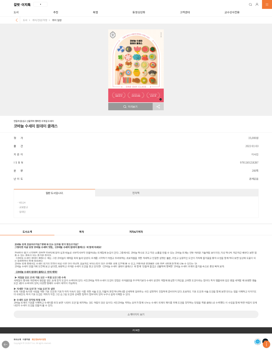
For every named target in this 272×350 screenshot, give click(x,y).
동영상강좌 (138, 12)
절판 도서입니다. (54, 193)
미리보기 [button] (132, 106)
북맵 (95, 12)
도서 (16, 12)
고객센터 (185, 12)
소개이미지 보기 (136, 314)
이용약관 (26, 339)
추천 (55, 12)
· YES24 (21, 202)
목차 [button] (81, 231)
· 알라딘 (22, 211)
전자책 (135, 193)
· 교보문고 (23, 207)
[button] (250, 4)
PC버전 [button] (136, 330)
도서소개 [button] (27, 231)
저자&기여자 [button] (136, 231)
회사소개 (17, 339)
